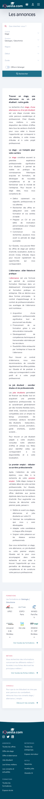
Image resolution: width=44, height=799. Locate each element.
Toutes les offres (8, 747)
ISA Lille (22, 628)
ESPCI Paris (22, 612)
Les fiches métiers (9, 764)
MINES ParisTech (34, 614)
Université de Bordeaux (9, 632)
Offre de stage (8, 751)
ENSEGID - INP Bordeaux (34, 632)
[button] (27, 4)
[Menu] (38, 4)
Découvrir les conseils (26, 703)
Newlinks (28, 764)
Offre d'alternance (9, 755)
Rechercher (23, 74)
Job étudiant (7, 760)
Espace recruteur (31, 754)
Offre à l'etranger (18, 67)
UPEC (9, 611)
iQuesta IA (28, 773)
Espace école (7, 790)
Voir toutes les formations (24, 643)
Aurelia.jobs (29, 768)
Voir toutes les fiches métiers (23, 673)
